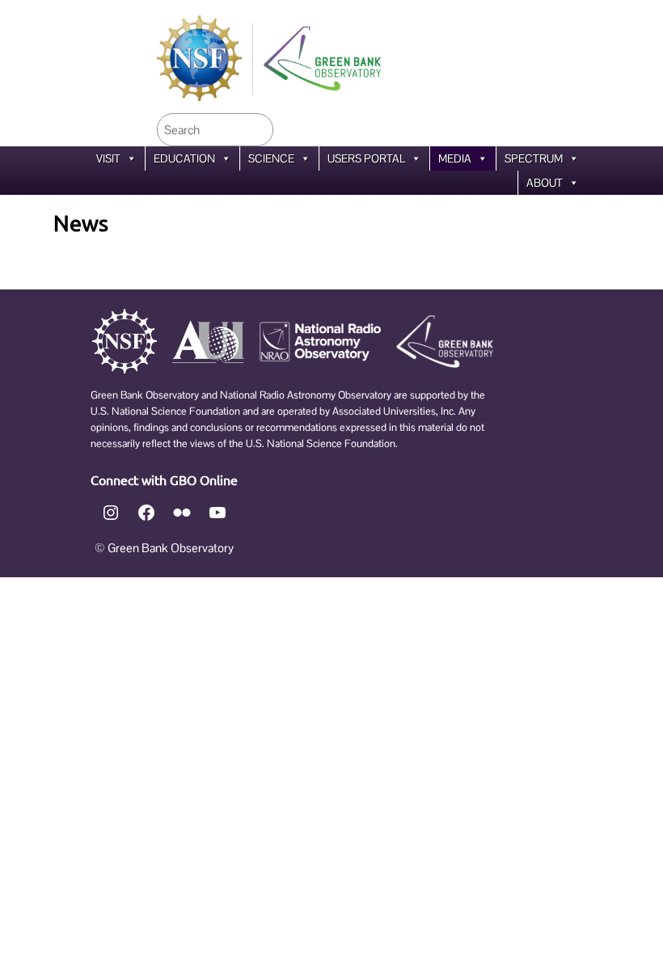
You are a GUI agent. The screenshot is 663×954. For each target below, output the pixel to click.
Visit (108, 158)
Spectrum (534, 158)
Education (184, 158)
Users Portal (366, 158)
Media (454, 158)
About (544, 182)
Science (271, 158)
